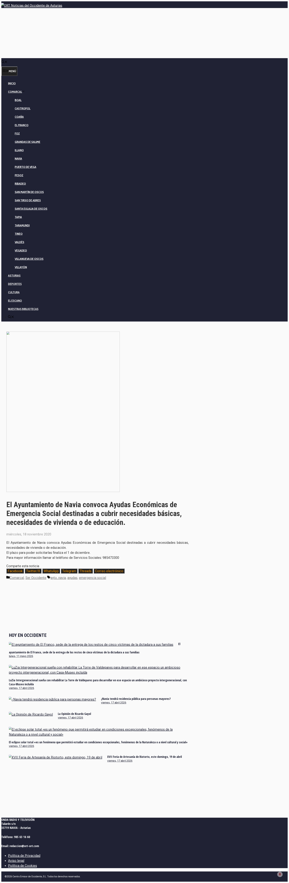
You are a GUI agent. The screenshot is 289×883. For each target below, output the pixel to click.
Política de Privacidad (24, 856)
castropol (22, 108)
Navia (18, 158)
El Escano (15, 300)
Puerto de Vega (25, 167)
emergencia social (92, 578)
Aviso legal (16, 861)
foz (17, 133)
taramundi (22, 225)
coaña (19, 117)
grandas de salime (27, 142)
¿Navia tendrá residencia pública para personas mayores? (136, 699)
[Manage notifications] (280, 874)
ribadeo (20, 183)
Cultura (14, 292)
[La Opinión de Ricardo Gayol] (31, 714)
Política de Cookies (22, 866)
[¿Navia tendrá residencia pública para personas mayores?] (52, 699)
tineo (19, 234)
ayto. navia (58, 578)
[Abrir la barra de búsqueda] (4, 62)
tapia (18, 217)
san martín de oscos (29, 192)
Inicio (12, 83)
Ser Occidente (35, 578)
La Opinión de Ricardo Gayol (74, 714)
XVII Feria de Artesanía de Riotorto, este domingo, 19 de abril (144, 757)
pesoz (19, 175)
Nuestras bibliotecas (23, 309)
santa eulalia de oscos (31, 209)
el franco (21, 125)
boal (18, 100)
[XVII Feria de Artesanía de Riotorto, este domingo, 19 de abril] (55, 757)
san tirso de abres (28, 200)
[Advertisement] (144, 33)
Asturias (14, 275)
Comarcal (15, 92)
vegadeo (21, 250)
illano (19, 150)
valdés (19, 242)
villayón (21, 267)
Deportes (15, 284)
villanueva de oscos (29, 259)
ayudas (72, 578)
